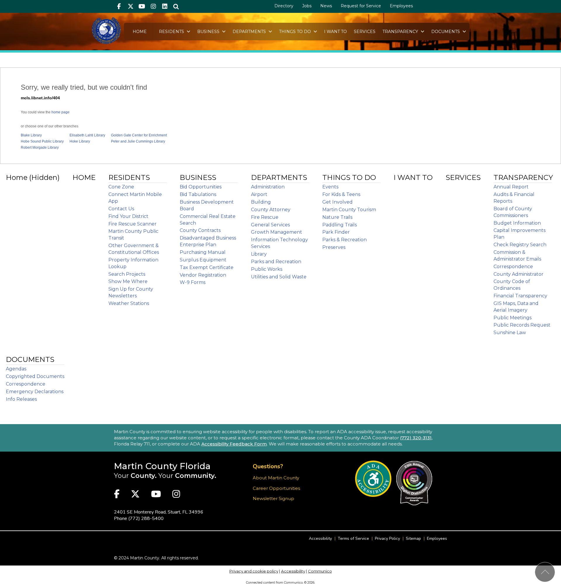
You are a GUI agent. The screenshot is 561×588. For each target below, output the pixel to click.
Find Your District (128, 216)
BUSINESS (209, 31)
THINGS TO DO (295, 31)
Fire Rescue (264, 217)
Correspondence (513, 266)
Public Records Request (522, 325)
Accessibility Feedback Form (234, 444)
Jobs (306, 5)
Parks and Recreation (276, 261)
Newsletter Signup (273, 498)
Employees (401, 5)
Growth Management (276, 232)
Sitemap (413, 538)
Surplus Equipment (203, 260)
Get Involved (337, 202)
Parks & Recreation (344, 239)
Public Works (266, 269)
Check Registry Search (520, 244)
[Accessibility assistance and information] (373, 478)
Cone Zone (121, 187)
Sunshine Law (510, 332)
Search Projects (126, 274)
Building (261, 202)
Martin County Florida (162, 466)
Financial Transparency (520, 296)
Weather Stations (128, 303)
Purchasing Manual (203, 252)
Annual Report (511, 187)
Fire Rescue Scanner (132, 224)
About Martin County (276, 478)
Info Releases (21, 399)
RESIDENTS (172, 31)
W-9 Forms (192, 282)
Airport (259, 194)
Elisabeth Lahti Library (87, 135)
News (326, 5)
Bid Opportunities (200, 187)
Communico (320, 571)
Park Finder (336, 232)
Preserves (333, 247)
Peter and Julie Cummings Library (138, 141)
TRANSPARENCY (400, 31)
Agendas (16, 369)
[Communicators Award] (414, 483)
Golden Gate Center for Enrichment (139, 135)
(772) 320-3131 (416, 437)
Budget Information (517, 223)
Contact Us (121, 208)
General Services (270, 225)
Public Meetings (512, 317)
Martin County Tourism (349, 209)
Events (330, 187)
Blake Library (31, 135)
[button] (176, 6)
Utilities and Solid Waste (279, 277)
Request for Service (361, 5)
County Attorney (270, 209)
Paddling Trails (339, 225)
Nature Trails (337, 217)
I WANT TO (335, 31)
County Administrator (518, 274)
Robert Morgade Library (40, 147)
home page (60, 112)
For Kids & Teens (341, 194)
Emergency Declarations (34, 391)
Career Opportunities (276, 488)
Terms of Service (353, 538)
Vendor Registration (203, 275)
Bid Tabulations (198, 194)
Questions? (268, 466)
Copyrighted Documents (35, 376)
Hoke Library (80, 141)
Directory (283, 5)
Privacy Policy (387, 538)
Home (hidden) (33, 177)
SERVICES (364, 31)
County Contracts (200, 230)
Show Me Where (128, 281)
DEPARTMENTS (250, 31)
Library (259, 254)
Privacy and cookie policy (253, 571)
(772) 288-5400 (146, 518)
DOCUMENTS (446, 31)
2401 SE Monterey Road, (158, 512)
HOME (140, 31)
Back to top (545, 572)
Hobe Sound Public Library (42, 141)
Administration (268, 187)
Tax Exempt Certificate (206, 267)
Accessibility (320, 538)
